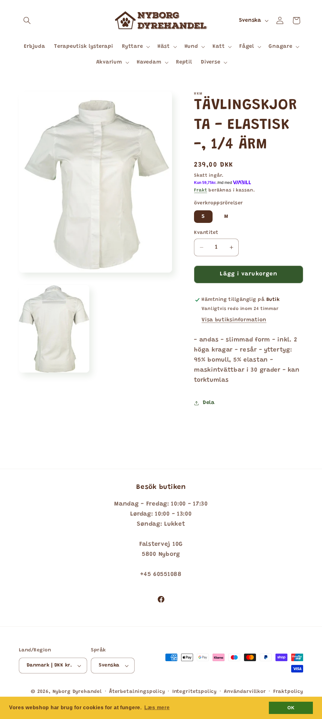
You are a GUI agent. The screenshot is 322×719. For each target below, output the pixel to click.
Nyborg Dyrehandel (77, 691)
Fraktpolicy (288, 691)
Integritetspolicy (194, 691)
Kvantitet (206, 232)
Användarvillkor (245, 691)
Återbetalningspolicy (137, 691)
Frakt (200, 190)
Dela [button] (208, 402)
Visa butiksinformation (234, 320)
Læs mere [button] (157, 707)
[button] (27, 20)
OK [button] (290, 707)
